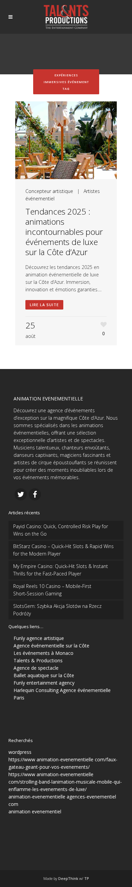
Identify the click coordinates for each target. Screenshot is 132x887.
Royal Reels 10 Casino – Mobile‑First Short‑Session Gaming (52, 590)
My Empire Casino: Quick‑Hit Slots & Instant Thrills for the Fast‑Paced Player (60, 570)
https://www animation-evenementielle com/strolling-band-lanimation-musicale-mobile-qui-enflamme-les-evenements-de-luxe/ (65, 781)
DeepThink (68, 878)
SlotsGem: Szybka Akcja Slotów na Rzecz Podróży (57, 610)
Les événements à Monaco (43, 653)
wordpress (19, 752)
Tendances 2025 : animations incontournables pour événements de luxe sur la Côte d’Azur (64, 231)
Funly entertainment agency (44, 683)
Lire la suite (44, 304)
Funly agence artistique (39, 638)
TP (86, 878)
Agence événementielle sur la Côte (51, 645)
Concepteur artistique (49, 191)
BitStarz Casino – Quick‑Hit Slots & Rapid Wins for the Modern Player (63, 550)
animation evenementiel (34, 811)
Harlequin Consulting (36, 690)
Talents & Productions (38, 660)
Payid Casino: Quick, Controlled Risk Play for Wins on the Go (60, 530)
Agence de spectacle (36, 668)
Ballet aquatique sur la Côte (44, 675)
